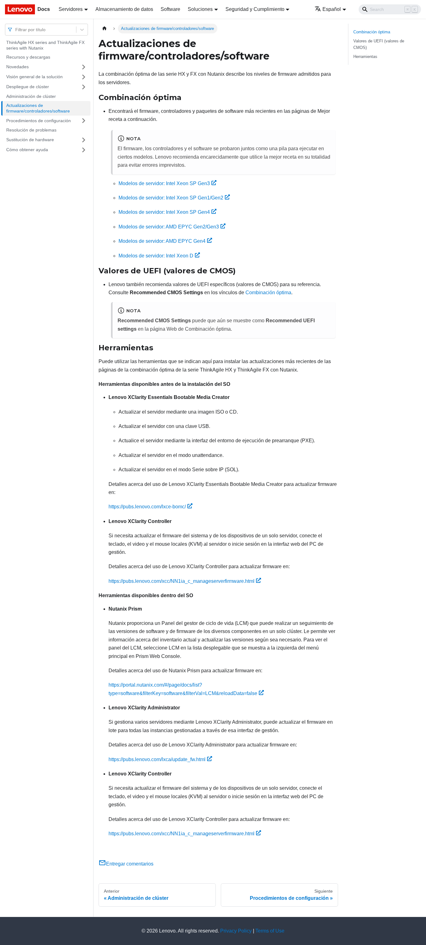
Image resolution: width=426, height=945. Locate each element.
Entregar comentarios (129, 863)
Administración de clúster (31, 96)
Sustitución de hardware (30, 139)
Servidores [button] (71, 9)
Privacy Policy (236, 930)
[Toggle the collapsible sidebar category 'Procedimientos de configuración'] (83, 121)
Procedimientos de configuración (38, 120)
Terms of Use (269, 930)
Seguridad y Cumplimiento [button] (254, 9)
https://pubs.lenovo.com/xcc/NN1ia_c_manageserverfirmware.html (181, 581)
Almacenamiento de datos (124, 9)
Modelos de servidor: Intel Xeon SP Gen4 (164, 212)
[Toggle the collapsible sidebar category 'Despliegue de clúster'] (83, 87)
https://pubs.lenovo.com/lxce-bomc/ (147, 506)
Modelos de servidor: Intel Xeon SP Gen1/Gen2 (171, 197)
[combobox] (16, 29)
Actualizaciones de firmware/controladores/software (38, 108)
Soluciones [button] (200, 9)
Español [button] (331, 9)
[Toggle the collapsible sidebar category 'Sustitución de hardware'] (83, 140)
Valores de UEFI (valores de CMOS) (378, 44)
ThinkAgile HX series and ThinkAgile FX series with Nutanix (45, 45)
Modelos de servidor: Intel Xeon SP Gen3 (164, 183)
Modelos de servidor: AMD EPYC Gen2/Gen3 (169, 226)
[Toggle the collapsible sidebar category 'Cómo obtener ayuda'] (83, 150)
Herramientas (365, 56)
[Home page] (104, 28)
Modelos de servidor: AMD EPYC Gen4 (162, 241)
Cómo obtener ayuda (27, 149)
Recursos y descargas (28, 57)
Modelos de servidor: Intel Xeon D (156, 255)
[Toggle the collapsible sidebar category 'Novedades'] (83, 67)
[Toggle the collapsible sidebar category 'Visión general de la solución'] (83, 77)
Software (170, 9)
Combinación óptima (268, 292)
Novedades (17, 66)
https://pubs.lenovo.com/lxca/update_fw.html (157, 759)
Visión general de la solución (34, 76)
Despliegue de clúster (27, 86)
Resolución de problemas (31, 129)
